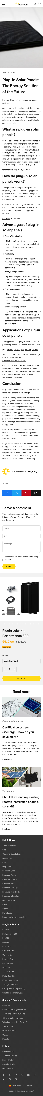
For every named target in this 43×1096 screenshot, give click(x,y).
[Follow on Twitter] (10, 1075)
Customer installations (11, 854)
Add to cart (21, 678)
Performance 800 (9, 934)
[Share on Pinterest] (26, 493)
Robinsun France (9, 879)
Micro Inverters (9, 1030)
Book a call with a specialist (14, 917)
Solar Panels (7, 1026)
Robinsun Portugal (10, 887)
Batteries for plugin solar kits (14, 1009)
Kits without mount (10, 980)
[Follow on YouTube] (28, 1075)
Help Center (7, 866)
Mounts (5, 1039)
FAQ (4, 862)
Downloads (7, 913)
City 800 (5, 942)
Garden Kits (7, 955)
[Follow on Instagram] (16, 1075)
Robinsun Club (8, 871)
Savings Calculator (10, 984)
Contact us (7, 858)
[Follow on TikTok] (34, 1075)
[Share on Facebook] (7, 493)
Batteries (6, 1005)
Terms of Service (9, 1056)
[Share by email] (36, 493)
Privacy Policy (17, 517)
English (29, 1085)
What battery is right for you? (14, 1022)
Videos (5, 909)
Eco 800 (5, 938)
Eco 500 (5, 930)
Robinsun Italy (8, 883)
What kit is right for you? (12, 993)
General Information (12, 721)
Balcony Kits (7, 963)
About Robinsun (9, 845)
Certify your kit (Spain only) (14, 988)
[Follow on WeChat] (16, 1079)
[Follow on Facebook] (3, 1075)
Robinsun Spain (9, 875)
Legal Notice (7, 1068)
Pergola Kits (7, 959)
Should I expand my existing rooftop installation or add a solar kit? (20, 801)
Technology (8, 791)
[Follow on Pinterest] (22, 1075)
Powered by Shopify (27, 1091)
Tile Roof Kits (8, 972)
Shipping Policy (9, 1064)
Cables (5, 1035)
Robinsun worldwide (11, 892)
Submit (9, 566)
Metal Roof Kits (8, 976)
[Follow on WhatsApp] (10, 1079)
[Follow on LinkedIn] (3, 1079)
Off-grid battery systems (12, 1018)
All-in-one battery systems (13, 1014)
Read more (7, 759)
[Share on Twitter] (16, 493)
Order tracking (8, 900)
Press (4, 904)
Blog (4, 850)
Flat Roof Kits (8, 951)
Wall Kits (6, 967)
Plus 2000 (6, 946)
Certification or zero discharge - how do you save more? (18, 732)
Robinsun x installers (11, 896)
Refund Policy (8, 1060)
